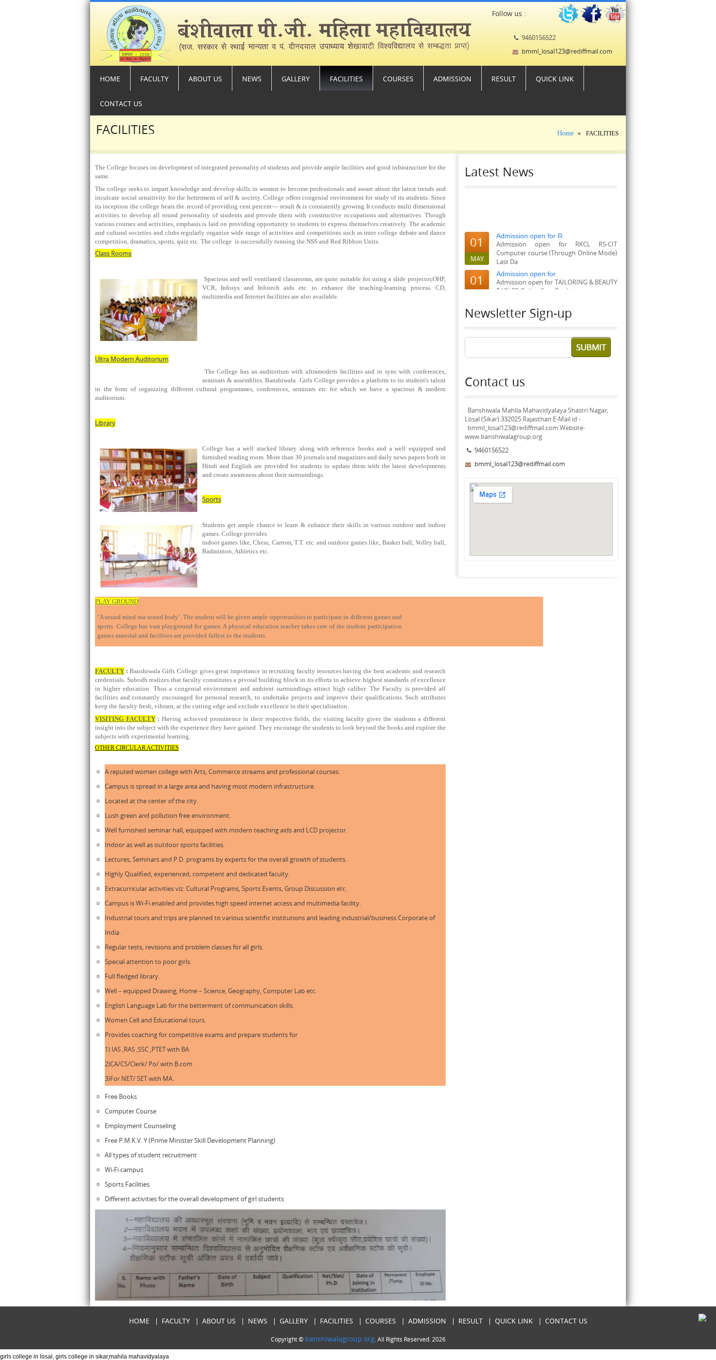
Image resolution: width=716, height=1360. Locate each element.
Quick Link (555, 78)
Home (110, 78)
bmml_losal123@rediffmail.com (567, 51)
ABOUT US (205, 78)
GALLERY (296, 78)
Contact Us (121, 103)
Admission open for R (529, 228)
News (252, 78)
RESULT (503, 78)
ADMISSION (452, 78)
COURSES (398, 78)
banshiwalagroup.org (340, 1338)
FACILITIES (346, 78)
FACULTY (154, 78)
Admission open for (526, 266)
